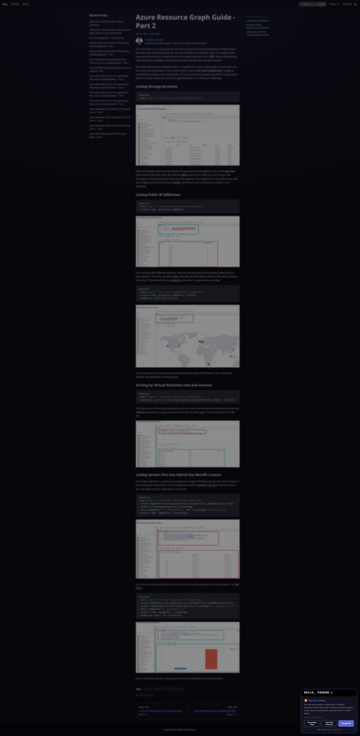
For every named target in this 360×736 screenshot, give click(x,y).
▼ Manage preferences (313, 718)
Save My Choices (329, 723)
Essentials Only (312, 723)
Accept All (346, 723)
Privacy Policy (336, 729)
